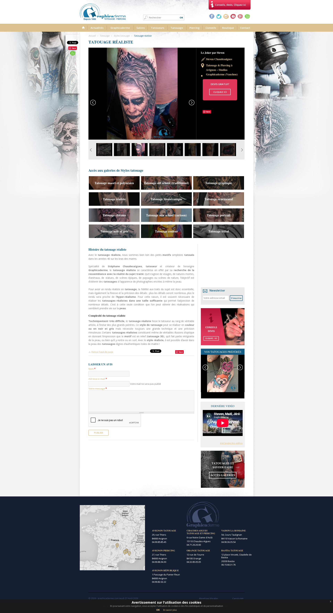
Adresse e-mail (97, 378)
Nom (91, 368)
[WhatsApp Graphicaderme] (247, 16)
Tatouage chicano (114, 215)
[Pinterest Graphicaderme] (240, 16)
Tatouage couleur (166, 231)
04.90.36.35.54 (228, 542)
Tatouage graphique (218, 183)
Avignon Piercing (163, 550)
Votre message (97, 388)
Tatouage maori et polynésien (114, 183)
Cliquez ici (220, 92)
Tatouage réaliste (114, 199)
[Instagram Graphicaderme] (226, 16)
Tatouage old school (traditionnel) (166, 183)
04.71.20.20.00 (194, 544)
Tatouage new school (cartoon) (166, 215)
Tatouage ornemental (218, 199)
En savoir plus (170, 609)
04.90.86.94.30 (159, 561)
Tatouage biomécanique (166, 199)
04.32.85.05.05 (194, 561)
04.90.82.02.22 (159, 581)
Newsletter (217, 290)
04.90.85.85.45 (159, 542)
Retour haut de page (102, 351)
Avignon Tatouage (164, 530)
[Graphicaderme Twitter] (219, 16)
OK (158, 609)
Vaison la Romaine (233, 530)
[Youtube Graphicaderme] (233, 16)
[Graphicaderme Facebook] (212, 16)
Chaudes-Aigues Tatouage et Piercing (201, 532)
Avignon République (165, 570)
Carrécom (237, 598)
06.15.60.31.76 (228, 564)
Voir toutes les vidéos (231, 443)
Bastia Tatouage (232, 550)
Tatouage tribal (218, 231)
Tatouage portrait (218, 215)
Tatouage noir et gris (114, 231)
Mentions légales (208, 598)
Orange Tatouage (198, 550)
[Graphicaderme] (103, 11)
